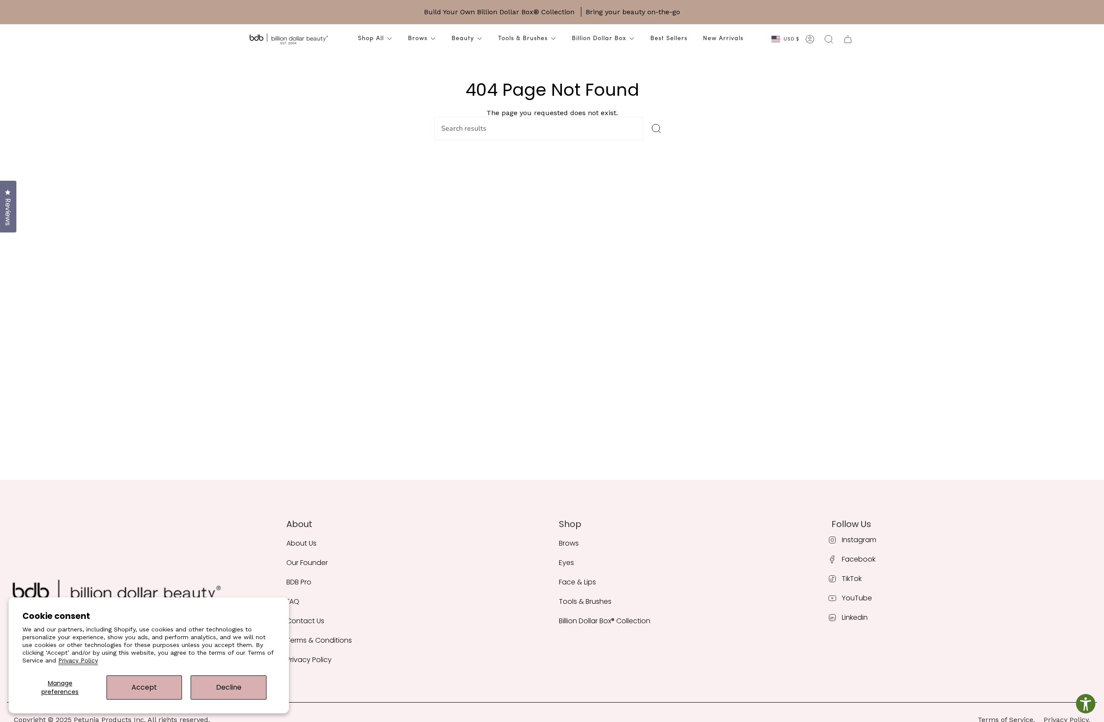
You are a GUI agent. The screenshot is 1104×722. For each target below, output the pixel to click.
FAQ (292, 601)
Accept (144, 687)
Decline (229, 687)
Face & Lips (577, 582)
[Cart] (847, 39)
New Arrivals (723, 38)
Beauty (463, 38)
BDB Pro (298, 582)
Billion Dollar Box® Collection (604, 621)
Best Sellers (668, 38)
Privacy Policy (78, 660)
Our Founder (307, 563)
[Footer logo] (116, 595)
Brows (417, 38)
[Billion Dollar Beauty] (288, 39)
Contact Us (305, 621)
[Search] (656, 128)
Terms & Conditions (319, 640)
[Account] (810, 39)
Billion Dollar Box (599, 38)
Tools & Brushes (523, 38)
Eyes (566, 563)
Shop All (371, 38)
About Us (301, 543)
